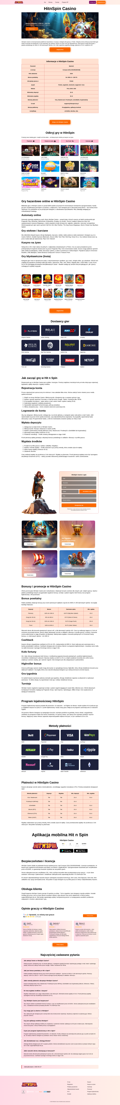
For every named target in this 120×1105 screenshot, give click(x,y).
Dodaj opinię (90, 915)
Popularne (29, 141)
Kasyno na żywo (49, 141)
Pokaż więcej (60, 944)
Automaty (88, 141)
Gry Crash (68, 141)
